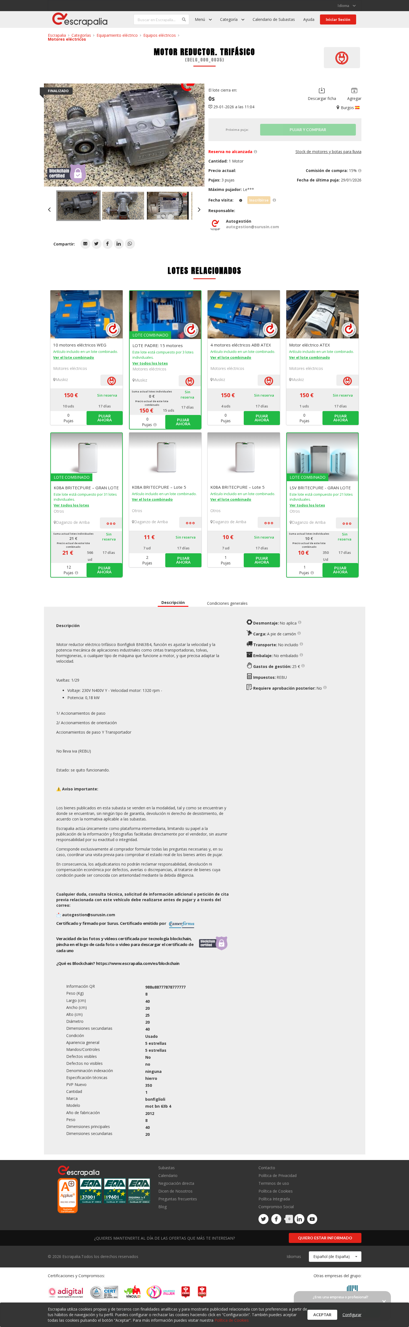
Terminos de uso (273, 1183)
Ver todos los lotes (150, 363)
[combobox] (335, 1256)
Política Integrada (274, 1198)
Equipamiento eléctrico (117, 35)
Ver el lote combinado (73, 357)
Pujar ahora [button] (104, 418)
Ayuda (308, 19)
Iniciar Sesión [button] (338, 19)
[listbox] (346, 5)
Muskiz (61, 379)
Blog (162, 1206)
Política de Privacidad (277, 1175)
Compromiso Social (276, 1206)
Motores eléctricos (67, 39)
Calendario (168, 1175)
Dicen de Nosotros (175, 1191)
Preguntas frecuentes (177, 1198)
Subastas (166, 1168)
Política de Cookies (275, 1191)
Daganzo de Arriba (73, 522)
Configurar (352, 1314)
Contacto (266, 1168)
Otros (59, 511)
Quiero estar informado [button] (325, 1237)
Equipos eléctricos (159, 35)
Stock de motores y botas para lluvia (328, 151)
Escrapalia (57, 35)
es (137, 963)
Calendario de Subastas (274, 19)
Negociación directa (176, 1183)
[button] (85, 244)
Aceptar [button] (322, 1314)
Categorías (81, 35)
